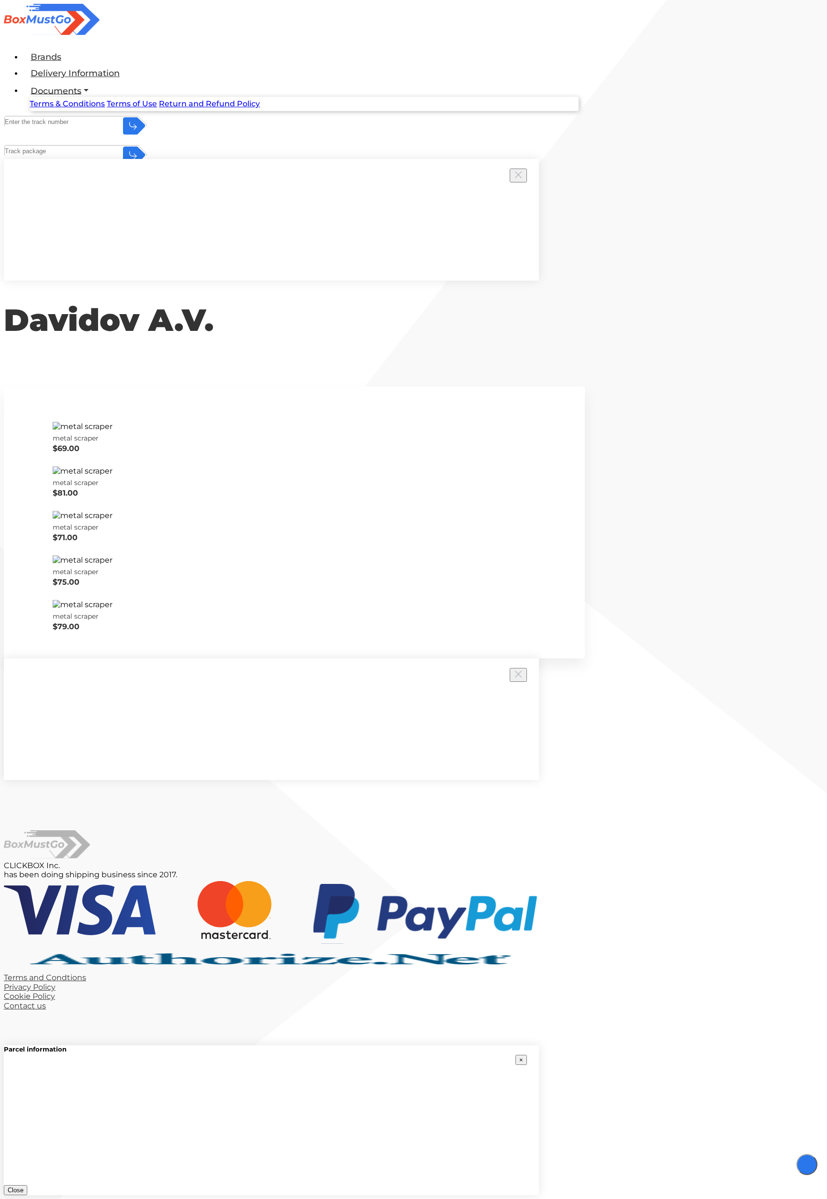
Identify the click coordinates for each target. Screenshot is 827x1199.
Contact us (25, 1005)
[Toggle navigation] (806, 1164)
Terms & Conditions (67, 103)
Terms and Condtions (45, 977)
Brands (46, 57)
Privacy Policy (30, 987)
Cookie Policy (29, 996)
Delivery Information (75, 73)
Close (15, 1190)
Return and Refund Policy (209, 103)
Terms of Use (132, 103)
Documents (56, 90)
